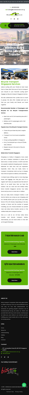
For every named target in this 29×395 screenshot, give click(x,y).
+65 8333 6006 (15, 7)
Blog (2, 337)
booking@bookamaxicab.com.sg (16, 9)
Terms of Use (10, 391)
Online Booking (5, 332)
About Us (3, 330)
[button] (3, 73)
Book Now (14, 252)
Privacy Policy (19, 391)
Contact (3, 339)
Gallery (3, 335)
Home (13, 38)
